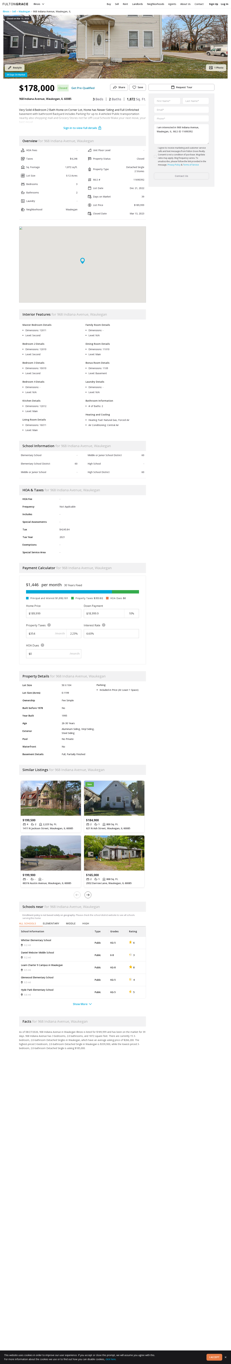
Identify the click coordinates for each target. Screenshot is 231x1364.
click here (111, 1359)
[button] (115, 47)
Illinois (36, 4)
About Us (185, 4)
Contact (199, 4)
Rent (125, 4)
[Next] (88, 895)
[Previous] (77, 895)
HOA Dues (32, 645)
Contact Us (181, 176)
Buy (109, 4)
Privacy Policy (174, 164)
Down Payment (93, 605)
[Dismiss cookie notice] (225, 1357)
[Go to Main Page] (15, 4)
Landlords (137, 4)
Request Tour (184, 87)
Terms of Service (191, 164)
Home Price (33, 605)
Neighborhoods (155, 4)
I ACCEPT (214, 1357)
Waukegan (24, 11)
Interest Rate (92, 625)
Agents (172, 4)
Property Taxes (36, 625)
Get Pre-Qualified (83, 88)
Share (121, 87)
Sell (117, 4)
